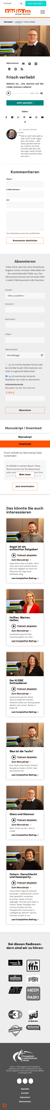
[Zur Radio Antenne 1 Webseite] (15, 1031)
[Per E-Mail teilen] (30, 117)
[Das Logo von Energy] (33, 1016)
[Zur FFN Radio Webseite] (33, 965)
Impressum (25, 1097)
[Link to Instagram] (36, 117)
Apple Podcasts (36, 63)
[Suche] (21, 3)
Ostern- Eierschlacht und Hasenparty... (23, 875)
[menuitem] (9, 3)
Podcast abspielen (27, 555)
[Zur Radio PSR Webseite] (33, 979)
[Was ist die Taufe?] (25, 735)
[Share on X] (12, 117)
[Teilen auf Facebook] (6, 117)
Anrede (9, 290)
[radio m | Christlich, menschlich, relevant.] (21, 12)
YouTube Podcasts (15, 69)
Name (9, 179)
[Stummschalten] (41, 93)
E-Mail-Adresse (13, 189)
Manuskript (25, 437)
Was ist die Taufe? (21, 751)
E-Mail (8, 334)
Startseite (8, 22)
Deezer (9, 69)
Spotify (29, 63)
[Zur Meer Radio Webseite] (33, 994)
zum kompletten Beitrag (24, 578)
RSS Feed (22, 69)
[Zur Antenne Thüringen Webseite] (15, 978)
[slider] (20, 93)
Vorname (9, 304)
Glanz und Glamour (22, 814)
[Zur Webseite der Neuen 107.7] (15, 990)
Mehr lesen (25, 475)
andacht (18, 22)
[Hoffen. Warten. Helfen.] (25, 601)
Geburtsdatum (11, 349)
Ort (7, 200)
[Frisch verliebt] (25, 41)
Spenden (25, 1089)
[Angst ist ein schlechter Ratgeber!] (25, 530)
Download (25, 444)
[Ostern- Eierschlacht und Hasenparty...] (25, 858)
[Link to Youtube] (42, 117)
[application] (25, 93)
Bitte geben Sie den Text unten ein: (20, 386)
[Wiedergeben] (8, 93)
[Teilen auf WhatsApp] (18, 117)
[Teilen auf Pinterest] (24, 117)
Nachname (10, 319)
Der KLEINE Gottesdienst (18, 682)
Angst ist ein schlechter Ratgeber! (24, 548)
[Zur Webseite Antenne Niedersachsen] (33, 1028)
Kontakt (7, 3)
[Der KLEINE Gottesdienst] (25, 664)
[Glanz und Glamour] (25, 798)
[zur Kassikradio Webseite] (15, 963)
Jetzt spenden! (24, 103)
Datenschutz (25, 1102)
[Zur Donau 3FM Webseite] (15, 1014)
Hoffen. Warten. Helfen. (20, 619)
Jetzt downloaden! (25, 486)
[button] (41, 12)
